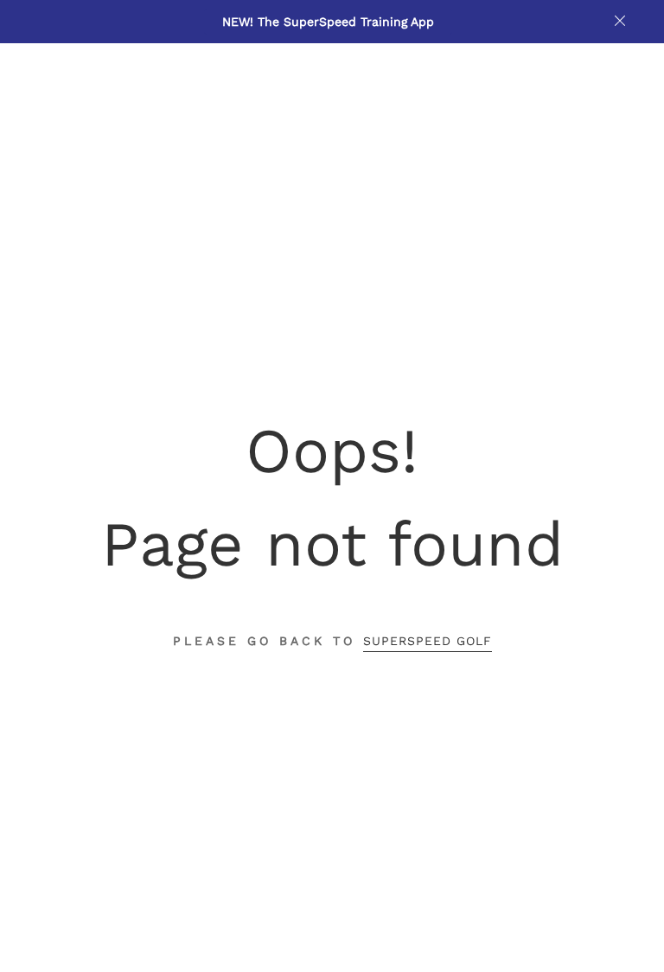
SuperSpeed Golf (427, 641)
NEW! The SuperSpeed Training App (328, 22)
